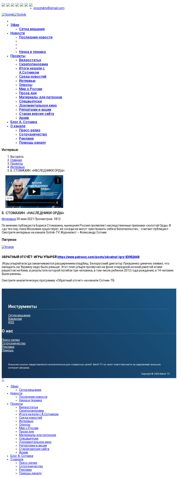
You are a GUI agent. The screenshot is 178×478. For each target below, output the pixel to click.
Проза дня (28, 93)
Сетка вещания (32, 29)
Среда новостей (32, 76)
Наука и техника (32, 52)
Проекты (17, 56)
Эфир (14, 25)
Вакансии (15, 319)
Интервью (27, 81)
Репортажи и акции (35, 110)
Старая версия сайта (36, 114)
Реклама (26, 138)
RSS (11, 322)
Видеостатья (30, 60)
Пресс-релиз (29, 130)
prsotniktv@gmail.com (49, 8)
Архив (24, 118)
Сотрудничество (33, 134)
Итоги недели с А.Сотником (32, 70)
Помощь (8, 350)
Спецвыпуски (30, 101)
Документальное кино (38, 105)
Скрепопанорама (33, 64)
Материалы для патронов (40, 97)
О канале (17, 126)
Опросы (25, 85)
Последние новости (36, 37)
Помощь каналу (32, 143)
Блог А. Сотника (23, 122)
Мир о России (30, 89)
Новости (17, 33)
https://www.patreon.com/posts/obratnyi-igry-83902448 (98, 257)
